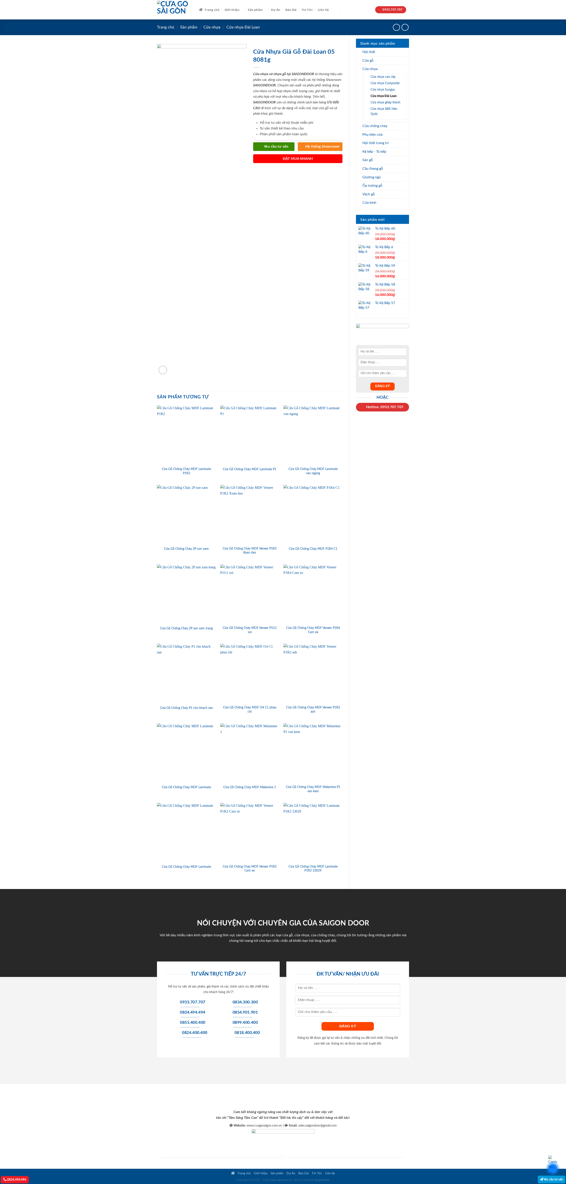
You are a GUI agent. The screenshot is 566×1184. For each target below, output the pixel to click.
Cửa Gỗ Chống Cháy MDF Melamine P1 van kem (313, 789)
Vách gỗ (368, 194)
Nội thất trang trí (375, 143)
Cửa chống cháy (374, 126)
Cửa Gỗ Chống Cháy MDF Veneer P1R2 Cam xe (250, 868)
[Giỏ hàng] (354, 10)
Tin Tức (307, 10)
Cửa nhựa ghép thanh (385, 102)
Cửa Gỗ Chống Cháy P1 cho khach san (186, 708)
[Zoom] (163, 370)
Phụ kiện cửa (372, 134)
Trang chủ (212, 10)
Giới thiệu (232, 10)
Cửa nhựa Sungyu (383, 89)
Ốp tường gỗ (372, 185)
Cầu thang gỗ (372, 168)
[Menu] (344, 9)
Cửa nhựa (211, 27)
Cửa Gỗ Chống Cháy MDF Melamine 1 (249, 787)
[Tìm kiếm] (335, 10)
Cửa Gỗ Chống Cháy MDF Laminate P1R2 (186, 471)
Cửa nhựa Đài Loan (243, 27)
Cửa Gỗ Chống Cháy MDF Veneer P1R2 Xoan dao (250, 550)
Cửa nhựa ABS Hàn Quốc (384, 111)
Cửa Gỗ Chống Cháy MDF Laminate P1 (249, 469)
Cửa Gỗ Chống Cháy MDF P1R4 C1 (313, 548)
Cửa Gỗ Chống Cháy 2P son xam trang (186, 628)
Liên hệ (323, 10)
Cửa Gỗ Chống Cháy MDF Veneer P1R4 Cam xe (313, 630)
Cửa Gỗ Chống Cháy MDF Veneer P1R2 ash (313, 709)
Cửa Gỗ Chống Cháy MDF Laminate (186, 787)
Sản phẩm (255, 10)
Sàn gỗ (367, 160)
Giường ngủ (371, 177)
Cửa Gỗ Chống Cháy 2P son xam (186, 548)
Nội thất (368, 52)
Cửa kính (369, 202)
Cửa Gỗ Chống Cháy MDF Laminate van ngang (313, 471)
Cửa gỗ (367, 60)
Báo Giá (291, 10)
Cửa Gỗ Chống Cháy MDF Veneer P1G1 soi (250, 630)
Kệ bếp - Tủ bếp (374, 151)
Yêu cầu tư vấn (553, 1179)
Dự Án (275, 10)
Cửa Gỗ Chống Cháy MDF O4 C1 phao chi (249, 709)
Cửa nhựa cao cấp (383, 76)
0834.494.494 (16, 1179)
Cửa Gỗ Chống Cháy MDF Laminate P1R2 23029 (313, 868)
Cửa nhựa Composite (385, 83)
